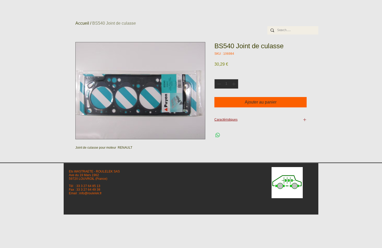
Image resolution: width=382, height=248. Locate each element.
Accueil (82, 23)
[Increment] (234, 83)
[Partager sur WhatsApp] (218, 135)
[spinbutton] (226, 83)
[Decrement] (218, 83)
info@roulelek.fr (90, 193)
